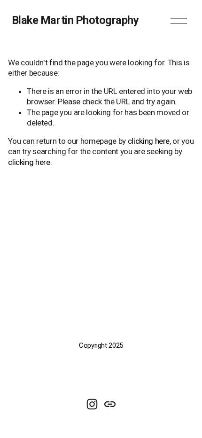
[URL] (110, 404)
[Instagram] (92, 404)
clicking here (149, 141)
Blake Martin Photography (75, 20)
